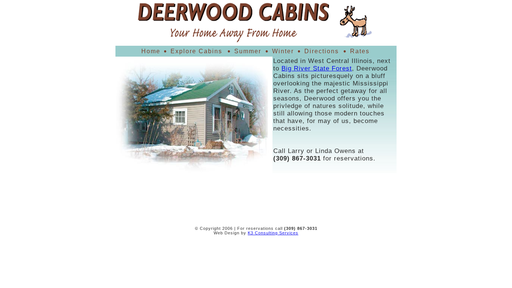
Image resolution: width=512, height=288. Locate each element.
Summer (247, 51)
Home (151, 51)
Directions (321, 51)
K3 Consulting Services (273, 233)
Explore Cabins (196, 51)
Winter (283, 51)
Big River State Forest (316, 68)
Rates (360, 51)
